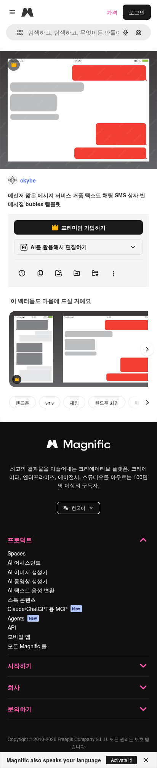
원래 (44, 65)
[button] (78, 508)
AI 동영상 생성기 (28, 581)
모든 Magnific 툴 (27, 646)
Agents (22, 618)
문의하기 (20, 709)
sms (49, 402)
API (12, 627)
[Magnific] (78, 446)
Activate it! (121, 760)
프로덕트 (20, 539)
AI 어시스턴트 (24, 562)
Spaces (17, 553)
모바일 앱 (19, 636)
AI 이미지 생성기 (28, 572)
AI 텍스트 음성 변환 (31, 590)
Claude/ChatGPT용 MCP (44, 608)
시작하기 (20, 665)
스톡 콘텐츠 (22, 599)
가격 (112, 12)
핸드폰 (22, 402)
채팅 (74, 402)
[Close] (146, 760)
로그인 (137, 12)
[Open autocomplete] (16, 32)
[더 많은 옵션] (113, 273)
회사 (14, 687)
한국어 (78, 508)
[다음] (147, 349)
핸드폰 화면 (107, 402)
